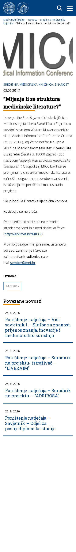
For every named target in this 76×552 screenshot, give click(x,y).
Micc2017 (12, 286)
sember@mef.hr (22, 262)
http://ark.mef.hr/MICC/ (23, 234)
